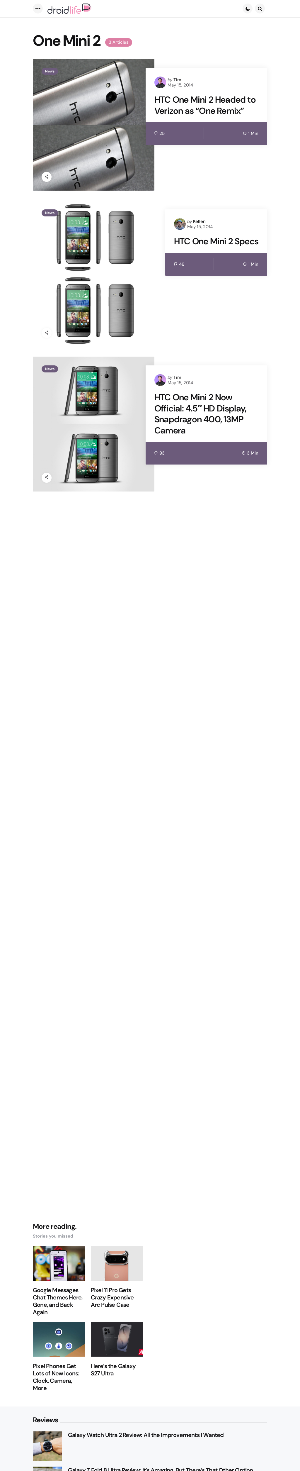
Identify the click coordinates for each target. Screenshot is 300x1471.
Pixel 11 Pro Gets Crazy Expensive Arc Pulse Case (112, 1298)
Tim (177, 80)
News (49, 71)
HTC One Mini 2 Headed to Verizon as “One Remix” (205, 105)
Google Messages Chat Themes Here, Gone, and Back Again (57, 1301)
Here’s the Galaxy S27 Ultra (113, 1369)
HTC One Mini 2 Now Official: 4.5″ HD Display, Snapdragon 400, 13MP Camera (200, 414)
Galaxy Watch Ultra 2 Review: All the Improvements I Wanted (146, 1435)
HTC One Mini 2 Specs (216, 241)
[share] (47, 177)
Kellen (199, 221)
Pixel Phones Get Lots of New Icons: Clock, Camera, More (56, 1377)
